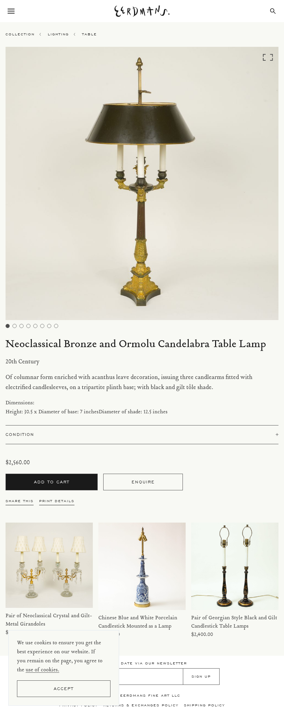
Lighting (58, 34)
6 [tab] (42, 326)
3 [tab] (21, 326)
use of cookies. (42, 670)
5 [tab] (35, 326)
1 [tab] (8, 326)
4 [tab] (28, 326)
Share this (20, 501)
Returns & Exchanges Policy (140, 705)
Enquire (143, 481)
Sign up (201, 676)
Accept (64, 688)
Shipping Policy (204, 705)
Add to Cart (52, 481)
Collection (20, 34)
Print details (56, 501)
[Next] (244, 185)
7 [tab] (49, 326)
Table (89, 34)
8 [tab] (56, 326)
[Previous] (40, 185)
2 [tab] (14, 326)
